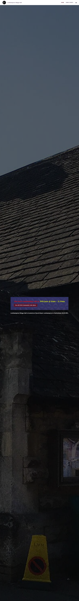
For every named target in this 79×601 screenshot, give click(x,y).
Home (62, 2)
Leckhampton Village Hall (14, 2)
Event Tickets (69, 2)
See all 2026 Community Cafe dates (25, 305)
